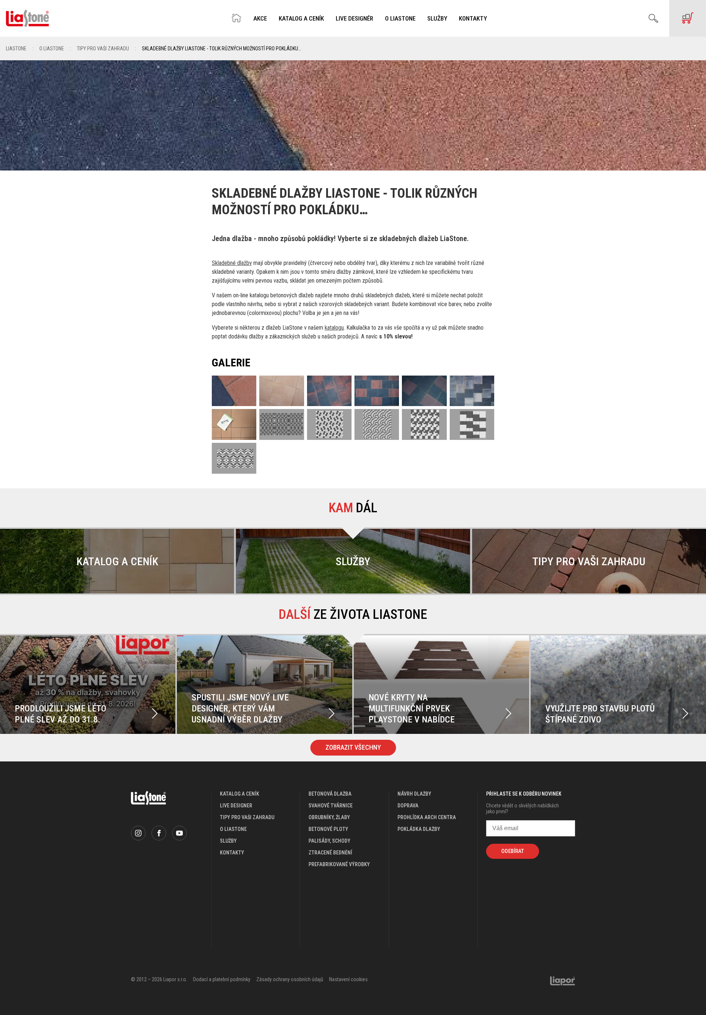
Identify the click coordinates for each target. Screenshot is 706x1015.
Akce (260, 18)
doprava (407, 805)
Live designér (354, 18)
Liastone (16, 48)
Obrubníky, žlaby (329, 817)
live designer (236, 805)
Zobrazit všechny (353, 747)
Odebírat (512, 851)
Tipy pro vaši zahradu (103, 48)
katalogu (334, 327)
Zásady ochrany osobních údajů (289, 979)
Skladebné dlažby (232, 262)
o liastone (233, 829)
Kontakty (473, 18)
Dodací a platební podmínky (221, 979)
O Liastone (400, 18)
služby (228, 841)
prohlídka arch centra (426, 817)
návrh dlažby (414, 794)
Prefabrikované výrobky (339, 864)
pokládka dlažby (418, 829)
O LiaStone (51, 48)
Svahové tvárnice (331, 805)
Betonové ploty (328, 829)
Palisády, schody (329, 841)
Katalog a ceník (301, 18)
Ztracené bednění (330, 853)
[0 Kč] (687, 18)
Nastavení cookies (348, 979)
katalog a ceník (239, 794)
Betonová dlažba (330, 794)
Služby (437, 18)
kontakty (232, 853)
